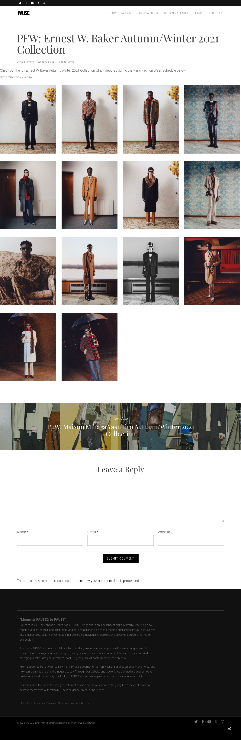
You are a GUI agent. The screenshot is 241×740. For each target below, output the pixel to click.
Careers (51, 703)
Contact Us (83, 703)
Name (22, 532)
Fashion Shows (66, 62)
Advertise (39, 703)
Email (92, 532)
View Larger (28, 116)
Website (164, 532)
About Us (24, 703)
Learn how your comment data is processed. (107, 581)
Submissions (66, 703)
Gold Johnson (27, 62)
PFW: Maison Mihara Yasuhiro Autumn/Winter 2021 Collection (120, 426)
